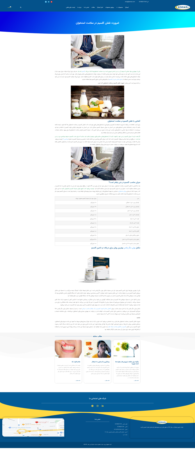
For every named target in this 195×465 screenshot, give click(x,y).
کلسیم (83, 71)
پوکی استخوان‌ (122, 191)
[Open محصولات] (117, 7)
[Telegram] (46, 2)
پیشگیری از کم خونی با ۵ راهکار (100, 362)
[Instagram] (98, 406)
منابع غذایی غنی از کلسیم (116, 79)
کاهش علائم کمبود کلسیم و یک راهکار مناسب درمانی (96, 309)
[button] (21, 7)
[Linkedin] (49, 2)
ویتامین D (65, 139)
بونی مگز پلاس (129, 247)
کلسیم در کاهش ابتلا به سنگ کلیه (117, 327)
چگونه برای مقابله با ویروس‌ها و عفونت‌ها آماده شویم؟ (127, 363)
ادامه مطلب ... (136, 380)
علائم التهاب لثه (76, 362)
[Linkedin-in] (103, 406)
